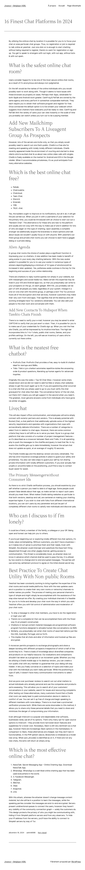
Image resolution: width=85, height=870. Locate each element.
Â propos (52, 6)
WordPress (76, 862)
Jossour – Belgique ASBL (15, 6)
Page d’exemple (74, 6)
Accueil (61, 6)
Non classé (42, 833)
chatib (39, 551)
